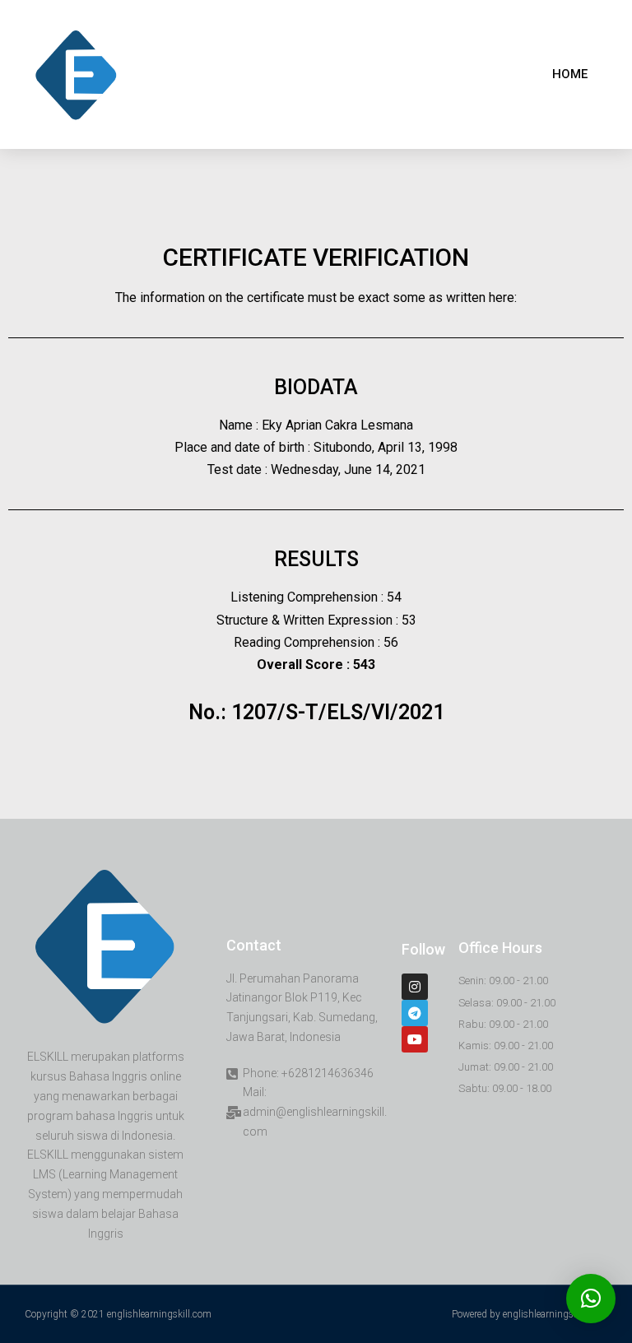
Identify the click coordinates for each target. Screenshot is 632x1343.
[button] (569, 74)
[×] (591, 1298)
